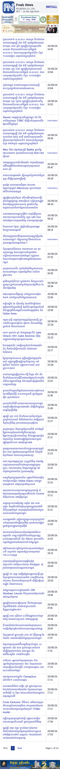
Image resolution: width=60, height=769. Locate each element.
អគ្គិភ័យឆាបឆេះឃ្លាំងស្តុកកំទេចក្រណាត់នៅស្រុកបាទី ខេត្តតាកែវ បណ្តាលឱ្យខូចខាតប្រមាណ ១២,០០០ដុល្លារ (23, 552)
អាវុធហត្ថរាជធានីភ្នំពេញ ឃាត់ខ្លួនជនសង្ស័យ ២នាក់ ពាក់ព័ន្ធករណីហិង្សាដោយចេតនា (22, 296)
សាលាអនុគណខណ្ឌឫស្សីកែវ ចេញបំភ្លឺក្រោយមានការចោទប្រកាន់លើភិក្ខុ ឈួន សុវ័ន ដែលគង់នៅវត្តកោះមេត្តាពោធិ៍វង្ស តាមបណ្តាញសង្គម (23, 217)
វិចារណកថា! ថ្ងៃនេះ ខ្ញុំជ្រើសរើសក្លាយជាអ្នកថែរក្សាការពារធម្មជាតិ (21, 228)
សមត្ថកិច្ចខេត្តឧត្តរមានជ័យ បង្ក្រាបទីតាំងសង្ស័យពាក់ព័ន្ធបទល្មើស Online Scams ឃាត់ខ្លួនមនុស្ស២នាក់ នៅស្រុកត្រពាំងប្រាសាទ (23, 481)
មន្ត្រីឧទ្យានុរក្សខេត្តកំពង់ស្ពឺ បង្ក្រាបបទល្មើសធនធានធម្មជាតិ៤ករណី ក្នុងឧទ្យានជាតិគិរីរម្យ (22, 720)
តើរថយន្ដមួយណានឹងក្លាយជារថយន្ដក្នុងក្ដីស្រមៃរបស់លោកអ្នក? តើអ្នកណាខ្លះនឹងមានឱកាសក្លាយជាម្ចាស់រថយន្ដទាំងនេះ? (23, 240)
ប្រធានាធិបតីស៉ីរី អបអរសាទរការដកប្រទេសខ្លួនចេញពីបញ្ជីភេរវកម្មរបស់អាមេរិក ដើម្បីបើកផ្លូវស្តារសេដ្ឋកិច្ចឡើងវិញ (23, 407)
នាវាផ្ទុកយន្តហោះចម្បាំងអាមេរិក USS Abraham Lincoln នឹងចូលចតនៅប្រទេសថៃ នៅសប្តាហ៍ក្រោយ (23, 594)
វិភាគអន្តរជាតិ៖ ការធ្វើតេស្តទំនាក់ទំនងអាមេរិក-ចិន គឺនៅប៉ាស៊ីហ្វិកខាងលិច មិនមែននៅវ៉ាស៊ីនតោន (23, 349)
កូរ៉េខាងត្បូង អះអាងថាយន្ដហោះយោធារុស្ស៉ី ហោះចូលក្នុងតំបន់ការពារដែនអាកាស (21, 86)
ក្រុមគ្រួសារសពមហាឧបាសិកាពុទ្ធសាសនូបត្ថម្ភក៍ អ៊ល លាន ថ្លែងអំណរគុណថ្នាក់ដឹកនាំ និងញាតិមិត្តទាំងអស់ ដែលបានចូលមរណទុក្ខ (23, 452)
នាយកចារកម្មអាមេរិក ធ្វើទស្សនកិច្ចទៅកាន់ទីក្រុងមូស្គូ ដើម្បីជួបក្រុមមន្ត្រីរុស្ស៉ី (23, 177)
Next (20, 748)
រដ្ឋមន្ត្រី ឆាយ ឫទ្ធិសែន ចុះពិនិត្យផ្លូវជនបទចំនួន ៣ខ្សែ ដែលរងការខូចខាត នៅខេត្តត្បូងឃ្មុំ (23, 617)
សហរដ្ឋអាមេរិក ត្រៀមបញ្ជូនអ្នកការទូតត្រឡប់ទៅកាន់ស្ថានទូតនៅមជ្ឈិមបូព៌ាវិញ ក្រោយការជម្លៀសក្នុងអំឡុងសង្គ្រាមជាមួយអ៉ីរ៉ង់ (23, 523)
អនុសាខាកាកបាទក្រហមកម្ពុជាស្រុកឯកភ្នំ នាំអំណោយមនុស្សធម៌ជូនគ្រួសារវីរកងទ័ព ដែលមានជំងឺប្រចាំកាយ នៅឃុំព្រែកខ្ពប (23, 494)
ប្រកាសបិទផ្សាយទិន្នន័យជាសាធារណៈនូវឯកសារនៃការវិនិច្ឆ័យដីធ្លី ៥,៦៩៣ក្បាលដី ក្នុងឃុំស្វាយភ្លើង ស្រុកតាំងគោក (23, 394)
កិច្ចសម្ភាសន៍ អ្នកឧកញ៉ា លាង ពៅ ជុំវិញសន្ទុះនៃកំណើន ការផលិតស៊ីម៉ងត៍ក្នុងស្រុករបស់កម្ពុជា (23, 636)
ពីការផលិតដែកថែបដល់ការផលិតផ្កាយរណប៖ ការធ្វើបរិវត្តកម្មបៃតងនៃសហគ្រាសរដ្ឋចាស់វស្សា (22, 627)
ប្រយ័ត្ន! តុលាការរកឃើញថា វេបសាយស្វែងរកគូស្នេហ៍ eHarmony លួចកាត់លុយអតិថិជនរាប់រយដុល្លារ (22, 188)
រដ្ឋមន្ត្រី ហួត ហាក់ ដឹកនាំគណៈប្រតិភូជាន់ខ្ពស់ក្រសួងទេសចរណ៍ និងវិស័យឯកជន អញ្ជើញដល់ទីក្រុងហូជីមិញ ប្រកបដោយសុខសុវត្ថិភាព (23, 420)
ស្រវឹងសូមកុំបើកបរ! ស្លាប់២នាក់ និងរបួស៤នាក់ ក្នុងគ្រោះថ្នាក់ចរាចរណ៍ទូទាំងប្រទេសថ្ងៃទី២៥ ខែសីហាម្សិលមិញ (23, 285)
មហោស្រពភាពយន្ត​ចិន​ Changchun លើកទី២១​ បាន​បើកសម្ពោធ (19, 678)
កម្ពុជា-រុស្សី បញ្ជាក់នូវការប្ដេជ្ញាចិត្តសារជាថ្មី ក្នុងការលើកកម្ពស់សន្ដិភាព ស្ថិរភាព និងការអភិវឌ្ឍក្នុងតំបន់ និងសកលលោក (22, 323)
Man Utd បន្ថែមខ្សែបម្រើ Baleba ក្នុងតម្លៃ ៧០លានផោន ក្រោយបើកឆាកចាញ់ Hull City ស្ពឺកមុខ (23, 153)
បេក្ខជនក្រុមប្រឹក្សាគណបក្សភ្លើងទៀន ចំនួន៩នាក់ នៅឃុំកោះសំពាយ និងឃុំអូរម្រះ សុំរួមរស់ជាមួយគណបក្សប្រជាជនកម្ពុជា (23, 565)
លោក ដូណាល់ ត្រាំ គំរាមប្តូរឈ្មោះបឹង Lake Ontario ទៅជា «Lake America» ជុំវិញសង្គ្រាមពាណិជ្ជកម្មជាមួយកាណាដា (22, 336)
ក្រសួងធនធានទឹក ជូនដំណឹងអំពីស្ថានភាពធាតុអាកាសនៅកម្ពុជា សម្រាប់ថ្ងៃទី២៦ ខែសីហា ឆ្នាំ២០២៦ (23, 272)
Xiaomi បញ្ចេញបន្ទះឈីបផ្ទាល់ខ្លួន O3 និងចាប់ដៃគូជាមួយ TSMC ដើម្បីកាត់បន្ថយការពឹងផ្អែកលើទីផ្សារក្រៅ (23, 121)
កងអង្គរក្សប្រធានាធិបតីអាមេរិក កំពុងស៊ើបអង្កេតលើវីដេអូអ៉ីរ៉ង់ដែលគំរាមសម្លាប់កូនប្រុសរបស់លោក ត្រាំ (23, 166)
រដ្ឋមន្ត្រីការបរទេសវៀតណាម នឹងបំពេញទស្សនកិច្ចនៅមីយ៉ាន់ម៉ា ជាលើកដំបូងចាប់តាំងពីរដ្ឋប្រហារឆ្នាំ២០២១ (22, 606)
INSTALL (51, 7)
